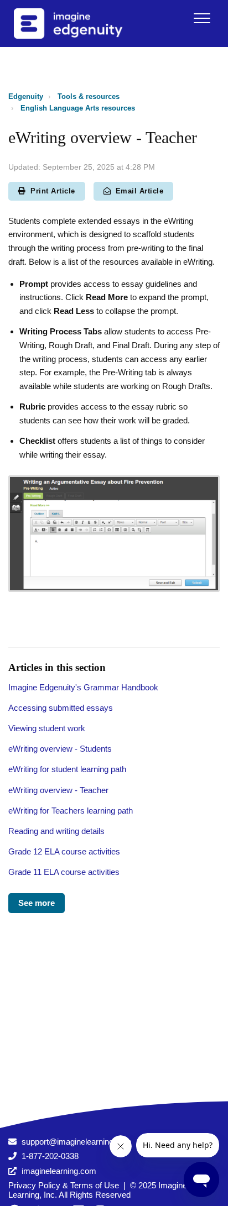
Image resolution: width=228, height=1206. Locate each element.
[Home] (82, 23)
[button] (201, 18)
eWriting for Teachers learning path (70, 810)
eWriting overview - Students (60, 748)
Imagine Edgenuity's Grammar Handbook (83, 687)
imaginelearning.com (59, 1171)
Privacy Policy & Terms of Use (63, 1185)
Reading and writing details (56, 831)
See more (36, 903)
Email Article (140, 191)
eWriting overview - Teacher (58, 790)
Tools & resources (89, 96)
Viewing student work (46, 728)
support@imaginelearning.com (77, 1141)
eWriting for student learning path (67, 769)
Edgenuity (25, 96)
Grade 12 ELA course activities (64, 851)
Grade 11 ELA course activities (64, 872)
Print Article (52, 191)
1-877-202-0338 (50, 1156)
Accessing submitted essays (60, 707)
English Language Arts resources (77, 108)
